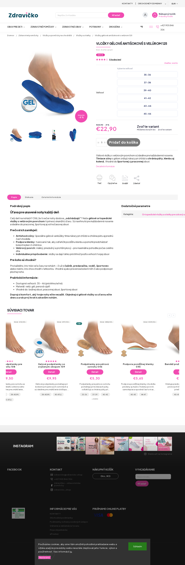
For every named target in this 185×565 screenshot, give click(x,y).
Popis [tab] (14, 197)
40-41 (152, 394)
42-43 (162, 394)
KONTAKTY (127, 3)
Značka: (171, 63)
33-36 (60, 394)
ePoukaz (54, 534)
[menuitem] (17, 26)
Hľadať (116, 15)
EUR (174, 3)
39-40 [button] (147, 90)
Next (174, 315)
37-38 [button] (147, 82)
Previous (170, 315)
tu (71, 551)
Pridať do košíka (123, 142)
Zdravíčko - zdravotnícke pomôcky (67, 484)
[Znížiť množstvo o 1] (98, 142)
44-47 (119, 394)
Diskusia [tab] (29, 197)
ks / (106, 476)
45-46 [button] (147, 113)
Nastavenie (44, 557)
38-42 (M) (21, 394)
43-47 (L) (34, 394)
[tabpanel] (27, 360)
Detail (27, 372)
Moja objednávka (58, 530)
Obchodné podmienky (150, 3)
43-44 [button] (147, 105)
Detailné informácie (105, 166)
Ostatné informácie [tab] (51, 197)
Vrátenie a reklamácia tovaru (64, 526)
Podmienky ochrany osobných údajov (69, 522)
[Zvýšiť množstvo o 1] (104, 142)
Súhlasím (137, 546)
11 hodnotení (115, 60)
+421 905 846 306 (63, 479)
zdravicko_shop (62, 490)
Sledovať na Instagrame (160, 454)
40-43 (109, 394)
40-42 (81, 394)
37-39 (70, 394)
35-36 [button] (147, 74)
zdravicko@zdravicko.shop (68, 475)
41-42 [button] (147, 98)
